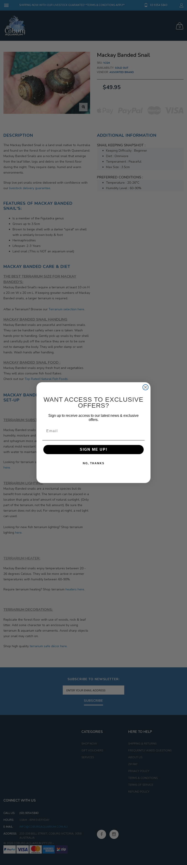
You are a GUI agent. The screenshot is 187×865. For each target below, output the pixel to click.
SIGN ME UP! (93, 449)
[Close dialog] (145, 387)
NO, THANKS (93, 463)
